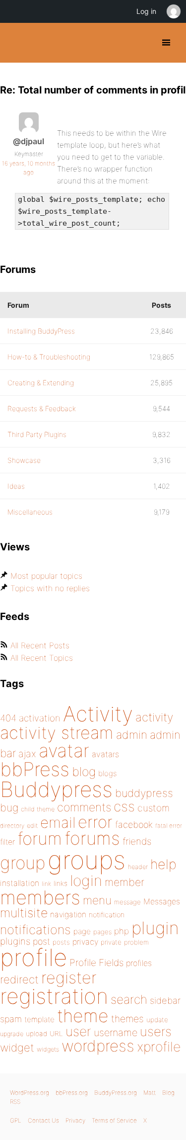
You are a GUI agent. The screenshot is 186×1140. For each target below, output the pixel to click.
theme (83, 1016)
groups (86, 860)
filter (7, 842)
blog (84, 771)
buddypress (144, 793)
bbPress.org (72, 1092)
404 (8, 718)
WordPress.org (29, 1092)
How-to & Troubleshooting (48, 356)
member (124, 882)
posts (61, 942)
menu (97, 900)
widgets (48, 1049)
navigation (68, 914)
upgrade (11, 1034)
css (124, 806)
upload (36, 1034)
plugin (155, 927)
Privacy (75, 1120)
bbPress (34, 769)
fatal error (168, 825)
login (86, 880)
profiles (139, 963)
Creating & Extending (40, 382)
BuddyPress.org (16, 43)
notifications (35, 929)
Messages (161, 901)
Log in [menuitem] (146, 11)
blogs (107, 773)
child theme (38, 809)
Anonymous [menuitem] (173, 11)
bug (9, 807)
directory (12, 825)
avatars (105, 754)
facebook (134, 824)
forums (92, 838)
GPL (15, 1120)
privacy (85, 942)
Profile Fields (96, 962)
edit (32, 825)
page (82, 931)
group (22, 863)
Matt (149, 1092)
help (163, 864)
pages (102, 932)
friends (137, 841)
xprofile (159, 1046)
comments (84, 807)
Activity (98, 713)
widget (17, 1047)
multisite (24, 912)
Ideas (16, 486)
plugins (15, 941)
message (127, 902)
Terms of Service (114, 1120)
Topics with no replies (50, 588)
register (69, 977)
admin (131, 735)
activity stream (57, 732)
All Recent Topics (41, 658)
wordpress (98, 1045)
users (156, 1031)
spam (11, 1019)
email (57, 822)
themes (127, 1019)
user (78, 1031)
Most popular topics (46, 576)
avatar (64, 750)
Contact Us (43, 1120)
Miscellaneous (30, 512)
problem (136, 942)
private (111, 942)
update (157, 1020)
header (138, 867)
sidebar (165, 1000)
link (46, 883)
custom (153, 808)
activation (40, 718)
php (121, 931)
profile (33, 957)
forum (39, 838)
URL (56, 1034)
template (39, 1019)
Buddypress (56, 789)
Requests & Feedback (41, 408)
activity (154, 717)
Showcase (24, 460)
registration (54, 996)
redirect (19, 979)
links (60, 883)
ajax (27, 754)
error (95, 822)
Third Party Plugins (36, 434)
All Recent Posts (39, 645)
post (41, 941)
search (129, 999)
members (40, 897)
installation (19, 883)
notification (106, 914)
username (115, 1033)
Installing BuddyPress (41, 331)
